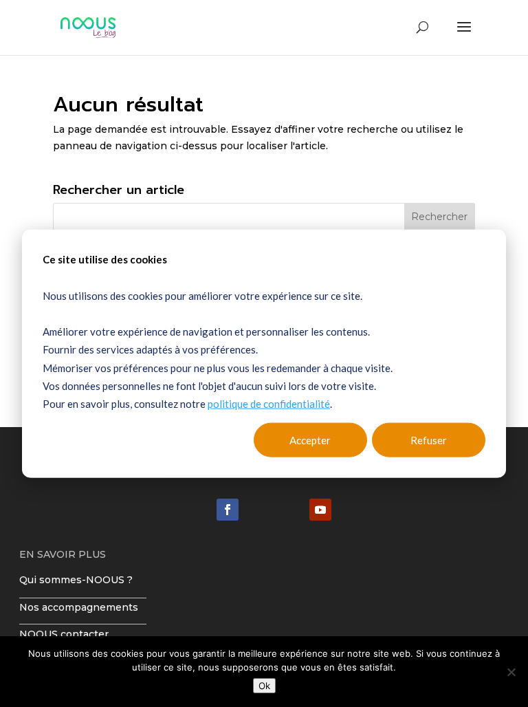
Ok (264, 685)
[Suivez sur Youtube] (320, 510)
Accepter (310, 440)
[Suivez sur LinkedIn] (228, 510)
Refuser (428, 440)
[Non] (511, 672)
